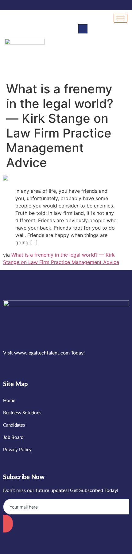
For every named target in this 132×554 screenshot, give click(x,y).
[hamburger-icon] (120, 18)
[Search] (116, 56)
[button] (82, 28)
